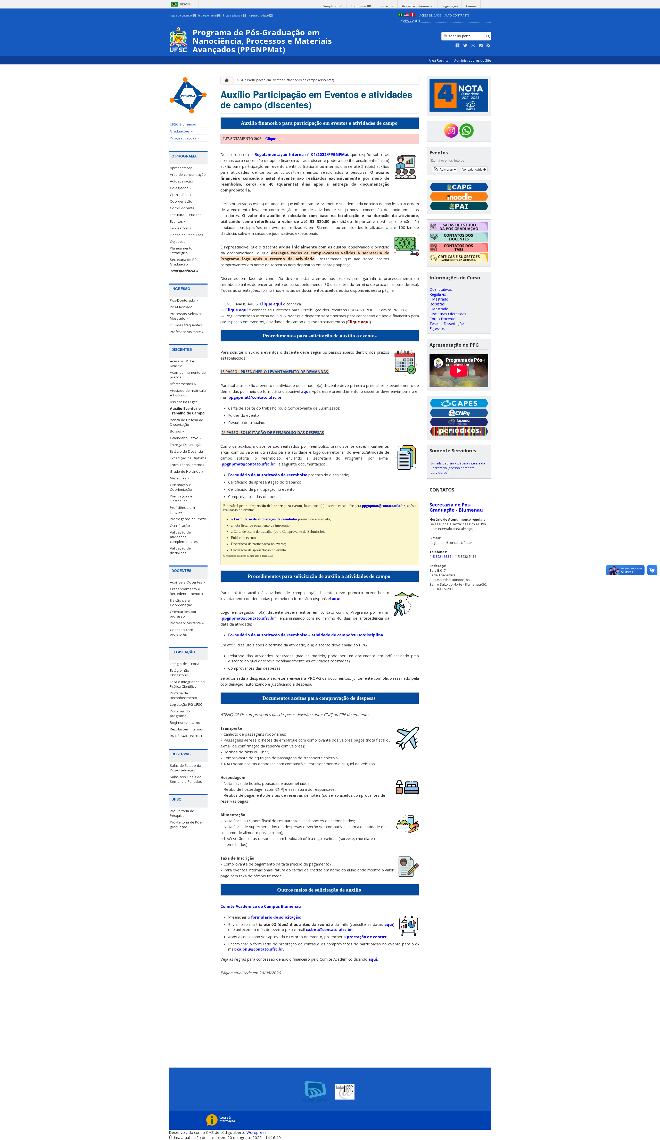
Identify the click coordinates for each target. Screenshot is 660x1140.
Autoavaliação (181, 181)
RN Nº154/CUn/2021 (186, 736)
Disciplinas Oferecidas (448, 313)
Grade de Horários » (186, 471)
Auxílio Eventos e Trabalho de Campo (187, 410)
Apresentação (181, 167)
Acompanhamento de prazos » (188, 374)
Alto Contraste (456, 15)
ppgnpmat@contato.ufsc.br (255, 397)
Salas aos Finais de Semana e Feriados (186, 779)
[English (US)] (406, 15)
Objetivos (177, 241)
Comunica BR (361, 6)
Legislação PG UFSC (186, 704)
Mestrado (440, 299)
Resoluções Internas (186, 729)
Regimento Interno (185, 722)
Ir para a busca (234, 15)
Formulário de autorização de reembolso (267, 474)
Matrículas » (179, 478)
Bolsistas (437, 304)
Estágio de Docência (186, 451)
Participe (386, 6)
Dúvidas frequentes (186, 325)
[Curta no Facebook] (458, 46)
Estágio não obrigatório (179, 672)
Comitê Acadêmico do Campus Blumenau (260, 906)
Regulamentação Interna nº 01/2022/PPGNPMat (301, 154)
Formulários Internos (187, 464)
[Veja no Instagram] (481, 46)
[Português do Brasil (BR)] (400, 15)
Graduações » (181, 131)
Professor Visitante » (187, 331)
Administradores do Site (472, 60)
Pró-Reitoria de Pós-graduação (186, 824)
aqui (305, 391)
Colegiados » (180, 188)
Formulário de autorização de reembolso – (305, 634)
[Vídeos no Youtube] (473, 46)
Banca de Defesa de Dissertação (186, 422)
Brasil (185, 4)
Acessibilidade (430, 15)
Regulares (438, 294)
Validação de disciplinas (180, 550)
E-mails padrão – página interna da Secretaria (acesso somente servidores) (458, 468)
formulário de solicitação (275, 917)
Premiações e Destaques (181, 498)
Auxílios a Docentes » (187, 582)
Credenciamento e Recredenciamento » (186, 591)
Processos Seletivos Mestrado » (186, 316)
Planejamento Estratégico (181, 250)
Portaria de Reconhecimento (183, 695)
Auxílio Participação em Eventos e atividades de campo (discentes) (285, 80)
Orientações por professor (183, 614)
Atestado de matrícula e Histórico (188, 392)
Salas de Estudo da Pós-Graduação (185, 767)
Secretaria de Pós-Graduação (185, 262)
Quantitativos (441, 289)
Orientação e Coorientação (181, 487)
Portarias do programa (180, 713)
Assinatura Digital (184, 402)
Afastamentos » (183, 383)
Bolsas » (177, 431)
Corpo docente (182, 208)
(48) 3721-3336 (440, 556)
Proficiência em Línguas (182, 509)
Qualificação (180, 525)
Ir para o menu (209, 15)
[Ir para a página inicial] (225, 80)
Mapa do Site (410, 20)
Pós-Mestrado (181, 307)
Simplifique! (332, 6)
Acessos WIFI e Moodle (182, 363)
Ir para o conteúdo (182, 15)
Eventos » (178, 221)
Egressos (437, 328)
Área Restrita (439, 60)
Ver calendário (472, 169)
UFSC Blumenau (183, 124)
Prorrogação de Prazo (188, 519)
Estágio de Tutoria (184, 663)
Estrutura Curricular (185, 214)
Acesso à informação (417, 6)
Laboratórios (180, 228)
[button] (444, 169)
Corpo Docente (442, 318)
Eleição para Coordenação (181, 602)
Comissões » (180, 194)
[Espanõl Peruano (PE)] (412, 15)
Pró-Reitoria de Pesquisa (182, 813)
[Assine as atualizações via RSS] (488, 46)
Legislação (450, 6)
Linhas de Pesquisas (186, 234)
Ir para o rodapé (260, 15)
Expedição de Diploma (188, 458)
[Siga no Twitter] (465, 46)
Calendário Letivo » (185, 438)
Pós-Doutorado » (184, 300)
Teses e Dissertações (448, 323)
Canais (471, 6)
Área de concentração (188, 174)
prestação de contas (366, 936)
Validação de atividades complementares (184, 537)
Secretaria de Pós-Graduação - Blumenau (456, 507)
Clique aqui (274, 139)
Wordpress (256, 1132)
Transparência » (184, 271)
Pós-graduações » (184, 138)
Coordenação (181, 201)
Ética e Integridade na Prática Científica (187, 684)
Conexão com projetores (181, 632)
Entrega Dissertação (186, 444)
